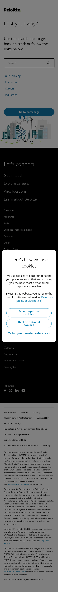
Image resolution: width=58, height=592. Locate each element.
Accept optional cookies (29, 313)
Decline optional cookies (29, 323)
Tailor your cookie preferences (29, 333)
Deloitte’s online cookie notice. (35, 298)
